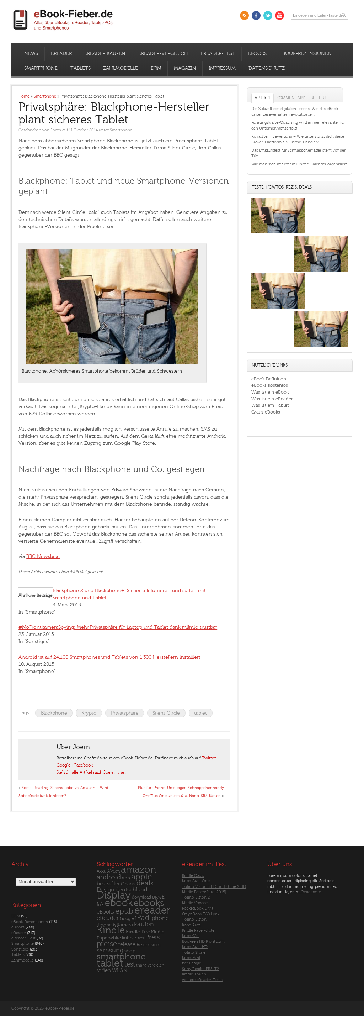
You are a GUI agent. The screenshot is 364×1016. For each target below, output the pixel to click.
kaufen (144, 924)
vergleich (156, 965)
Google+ (65, 765)
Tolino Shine (193, 952)
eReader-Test (217, 54)
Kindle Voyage (195, 903)
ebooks (149, 903)
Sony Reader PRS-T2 (200, 969)
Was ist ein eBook (270, 392)
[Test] (278, 233)
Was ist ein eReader (272, 398)
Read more (311, 892)
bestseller (108, 884)
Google (127, 918)
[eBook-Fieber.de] (63, 31)
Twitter (209, 758)
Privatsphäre (125, 713)
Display (114, 895)
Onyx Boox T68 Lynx (200, 914)
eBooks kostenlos (269, 385)
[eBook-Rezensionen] (278, 308)
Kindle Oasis (193, 875)
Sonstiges (20, 949)
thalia (141, 965)
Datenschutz (266, 68)
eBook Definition (268, 378)
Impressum (222, 68)
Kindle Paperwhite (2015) (204, 892)
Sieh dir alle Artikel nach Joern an (91, 772)
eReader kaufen (104, 54)
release (126, 945)
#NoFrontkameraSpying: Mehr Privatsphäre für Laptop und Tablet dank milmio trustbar (117, 627)
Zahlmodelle (120, 68)
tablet (200, 713)
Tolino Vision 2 (196, 897)
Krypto (89, 713)
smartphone (121, 957)
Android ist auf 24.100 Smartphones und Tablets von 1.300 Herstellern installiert (109, 657)
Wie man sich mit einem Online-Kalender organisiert (299, 164)
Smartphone (41, 68)
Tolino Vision (194, 919)
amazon (138, 869)
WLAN (119, 971)
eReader (61, 54)
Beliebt (318, 97)
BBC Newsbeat (43, 556)
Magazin (185, 68)
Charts (128, 884)
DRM (156, 68)
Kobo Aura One (196, 881)
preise (107, 944)
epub (124, 911)
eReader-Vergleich (163, 54)
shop (129, 950)
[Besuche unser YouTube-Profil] (279, 15)
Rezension (148, 945)
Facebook (83, 765)
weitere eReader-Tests (202, 980)
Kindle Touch (194, 974)
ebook (119, 903)
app (126, 877)
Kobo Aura (191, 925)
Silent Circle (166, 713)
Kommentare (290, 97)
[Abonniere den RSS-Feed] (244, 15)
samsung (110, 950)
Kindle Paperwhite (198, 930)
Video (104, 971)
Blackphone (54, 713)
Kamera (125, 924)
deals (145, 883)
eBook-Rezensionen (305, 54)
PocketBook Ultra (197, 908)
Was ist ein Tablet (270, 405)
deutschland (131, 889)
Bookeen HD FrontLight (203, 941)
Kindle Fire (138, 932)
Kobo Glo (190, 935)
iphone (159, 918)
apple (141, 876)
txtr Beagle (191, 963)
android (109, 877)
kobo (127, 938)
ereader (152, 910)
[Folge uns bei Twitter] (268, 15)
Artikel (263, 97)
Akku (101, 871)
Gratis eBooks (265, 412)
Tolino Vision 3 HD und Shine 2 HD (214, 886)
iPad (142, 918)
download (141, 897)
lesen (139, 938)
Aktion (113, 871)
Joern (55, 130)
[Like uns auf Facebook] (256, 15)
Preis (152, 937)
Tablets (80, 68)
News (31, 54)
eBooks (257, 54)
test (129, 964)
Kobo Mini (191, 958)
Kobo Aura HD (195, 946)
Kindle (111, 930)
